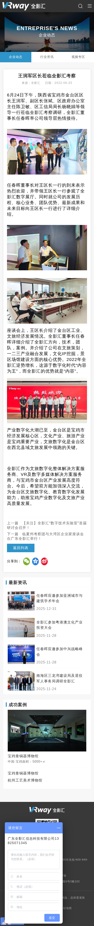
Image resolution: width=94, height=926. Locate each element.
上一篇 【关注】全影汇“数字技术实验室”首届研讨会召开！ (47, 525)
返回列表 (20, 548)
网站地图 (66, 908)
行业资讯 (47, 57)
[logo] (23, 6)
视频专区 (78, 57)
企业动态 (15, 57)
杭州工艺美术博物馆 (25, 780)
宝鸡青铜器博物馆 (23, 773)
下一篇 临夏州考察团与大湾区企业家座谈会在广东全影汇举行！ (45, 536)
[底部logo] (47, 810)
